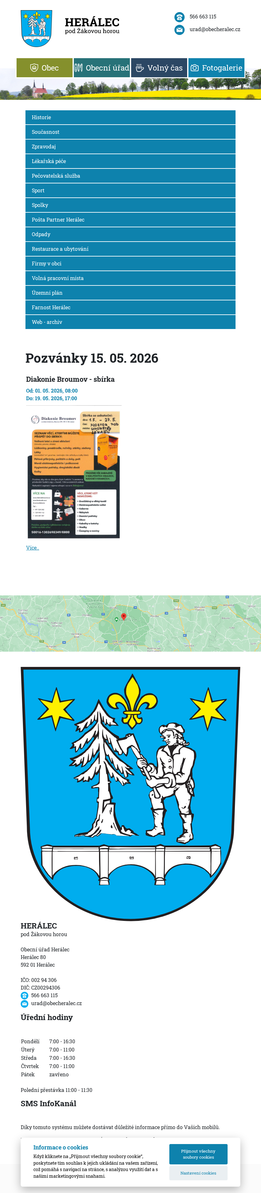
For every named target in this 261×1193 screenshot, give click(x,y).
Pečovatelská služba (56, 175)
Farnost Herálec (51, 307)
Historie (41, 117)
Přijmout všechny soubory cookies (198, 1154)
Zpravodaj (44, 146)
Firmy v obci (46, 263)
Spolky (40, 205)
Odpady (41, 234)
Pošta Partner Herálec (58, 219)
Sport (38, 190)
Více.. (32, 547)
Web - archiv (47, 322)
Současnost (46, 131)
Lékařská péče (49, 161)
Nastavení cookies (198, 1173)
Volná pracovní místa (58, 278)
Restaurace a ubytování (60, 248)
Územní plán (47, 292)
